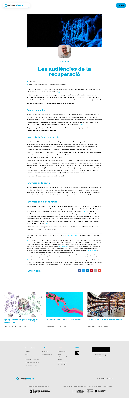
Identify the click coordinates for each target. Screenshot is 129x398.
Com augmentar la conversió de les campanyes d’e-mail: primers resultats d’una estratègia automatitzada (21, 320)
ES (77, 5)
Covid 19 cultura (33, 84)
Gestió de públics (61, 84)
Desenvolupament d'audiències (47, 84)
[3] (82, 124)
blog (71, 5)
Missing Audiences (63, 246)
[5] (47, 223)
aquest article (92, 250)
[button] (79, 270)
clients (57, 5)
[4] (84, 211)
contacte (121, 5)
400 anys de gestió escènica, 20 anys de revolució (105, 319)
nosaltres (64, 5)
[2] (59, 92)
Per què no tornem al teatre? (70, 235)
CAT (82, 5)
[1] (84, 89)
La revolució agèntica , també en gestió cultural (63, 319)
